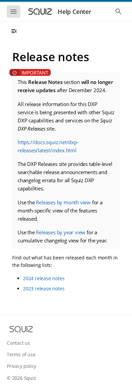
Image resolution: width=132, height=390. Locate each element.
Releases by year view (60, 232)
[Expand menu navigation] (14, 31)
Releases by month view (63, 202)
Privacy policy (21, 366)
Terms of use (21, 354)
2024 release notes (43, 278)
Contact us (18, 343)
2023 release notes (43, 288)
